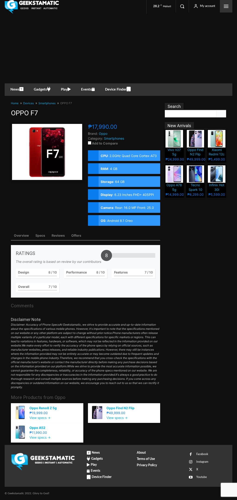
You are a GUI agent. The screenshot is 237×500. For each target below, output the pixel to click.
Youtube (201, 477)
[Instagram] (190, 462)
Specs (40, 235)
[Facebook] (190, 454)
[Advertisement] (118, 48)
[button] (182, 6)
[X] (190, 469)
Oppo (60, 397)
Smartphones (114, 138)
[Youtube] (190, 477)
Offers (76, 235)
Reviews (58, 235)
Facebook (202, 454)
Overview (21, 235)
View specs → (39, 418)
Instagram (202, 461)
